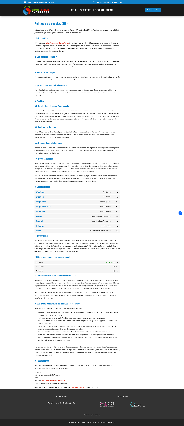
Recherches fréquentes (92, 415)
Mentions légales (69, 403)
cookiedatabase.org (78, 387)
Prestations (98, 10)
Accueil (74, 10)
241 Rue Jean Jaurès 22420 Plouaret (109, 2)
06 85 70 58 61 (153, 10)
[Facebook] (180, 213)
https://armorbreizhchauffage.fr (57, 43)
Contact (109, 10)
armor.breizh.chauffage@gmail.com (41, 2)
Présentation (85, 10)
